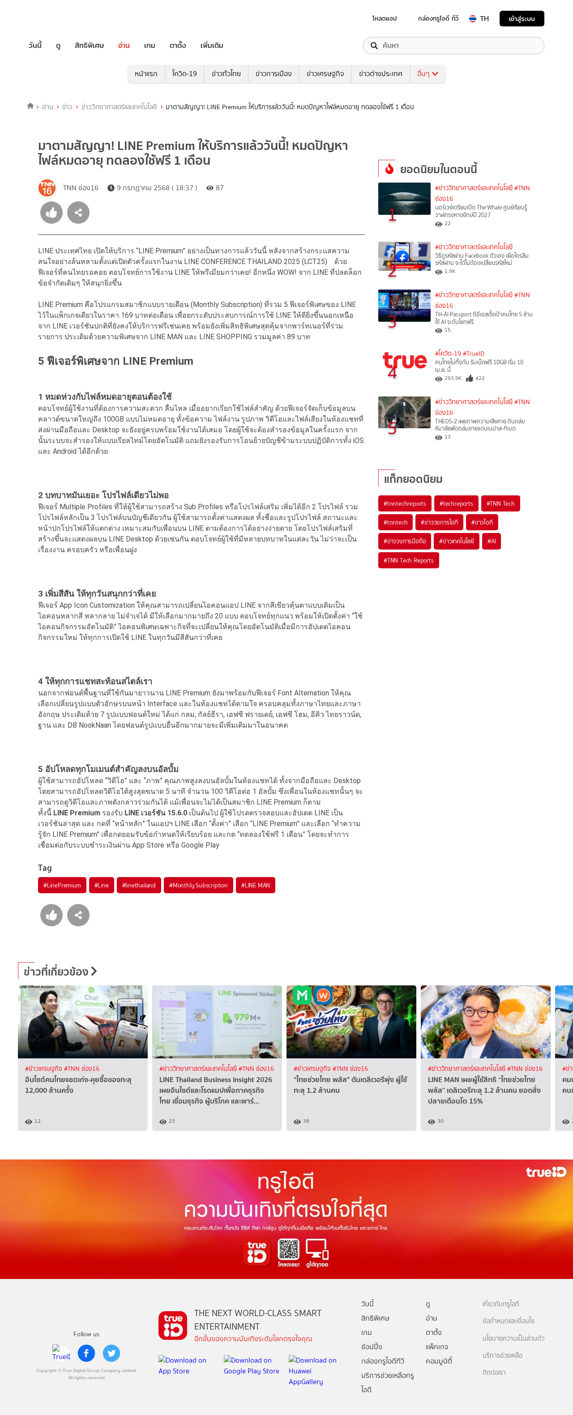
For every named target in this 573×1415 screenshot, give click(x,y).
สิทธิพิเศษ (89, 45)
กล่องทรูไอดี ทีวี (438, 18)
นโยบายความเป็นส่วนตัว (513, 1338)
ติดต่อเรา (494, 1372)
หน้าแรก (146, 73)
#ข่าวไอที (482, 522)
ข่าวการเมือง (274, 73)
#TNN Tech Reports (409, 560)
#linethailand (139, 885)
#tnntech (395, 522)
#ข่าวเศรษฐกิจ (44, 1069)
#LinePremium (62, 885)
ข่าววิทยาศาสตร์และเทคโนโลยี (119, 107)
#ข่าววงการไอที (439, 522)
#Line (101, 885)
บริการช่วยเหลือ (502, 1355)
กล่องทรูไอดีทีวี (382, 1361)
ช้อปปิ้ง (371, 1347)
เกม (149, 45)
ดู (58, 45)
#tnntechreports (405, 503)
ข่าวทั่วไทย (226, 73)
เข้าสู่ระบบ (522, 18)
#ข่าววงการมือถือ (405, 541)
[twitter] (111, 1353)
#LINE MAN (255, 885)
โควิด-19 (184, 73)
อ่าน (124, 45)
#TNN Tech (501, 503)
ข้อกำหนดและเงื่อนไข (509, 1321)
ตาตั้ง (178, 45)
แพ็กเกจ (437, 1347)
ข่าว (67, 107)
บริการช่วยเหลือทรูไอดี (387, 1382)
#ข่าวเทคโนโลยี (456, 541)
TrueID (55, 18)
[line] (61, 1353)
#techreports (456, 503)
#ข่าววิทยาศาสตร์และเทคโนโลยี (474, 188)
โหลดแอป (384, 18)
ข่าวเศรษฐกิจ (325, 73)
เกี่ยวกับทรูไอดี (501, 1304)
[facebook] (86, 1353)
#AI (491, 541)
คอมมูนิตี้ (439, 1361)
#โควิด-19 (448, 353)
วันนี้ (35, 45)
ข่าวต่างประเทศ (380, 73)
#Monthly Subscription (198, 885)
